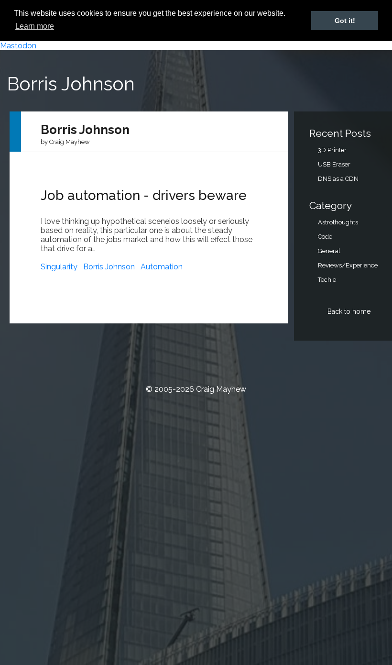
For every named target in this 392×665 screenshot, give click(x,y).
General (329, 251)
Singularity (59, 266)
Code (325, 236)
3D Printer (332, 150)
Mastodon (18, 45)
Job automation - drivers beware (144, 195)
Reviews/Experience (348, 265)
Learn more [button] (34, 26)
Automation (162, 266)
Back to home (348, 311)
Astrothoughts (338, 222)
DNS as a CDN (338, 178)
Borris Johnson (109, 266)
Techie (327, 279)
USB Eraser (334, 164)
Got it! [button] (345, 20)
